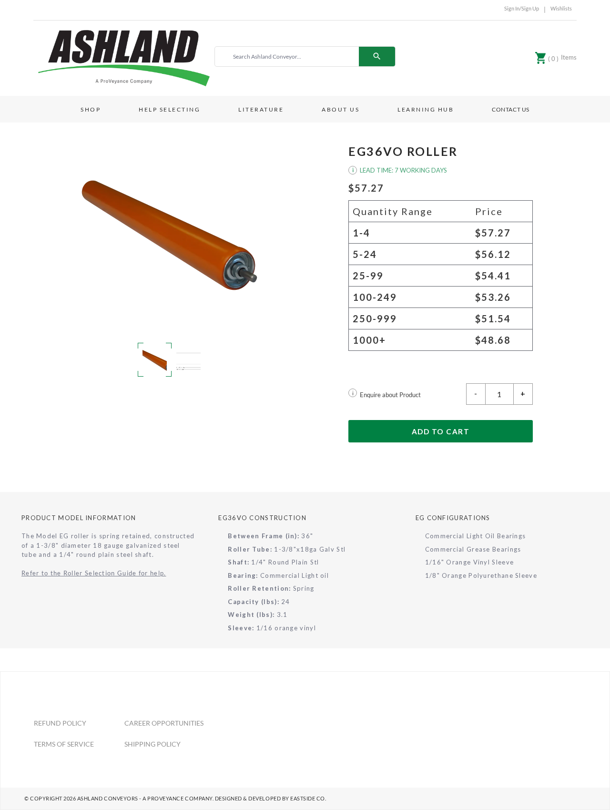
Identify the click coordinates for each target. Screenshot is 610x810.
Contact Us (510, 109)
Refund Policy (60, 723)
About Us (340, 109)
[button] (169, 235)
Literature (261, 109)
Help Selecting (169, 109)
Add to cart (441, 431)
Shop (91, 109)
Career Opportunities (163, 723)
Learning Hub (425, 109)
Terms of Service (64, 744)
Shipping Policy (152, 744)
